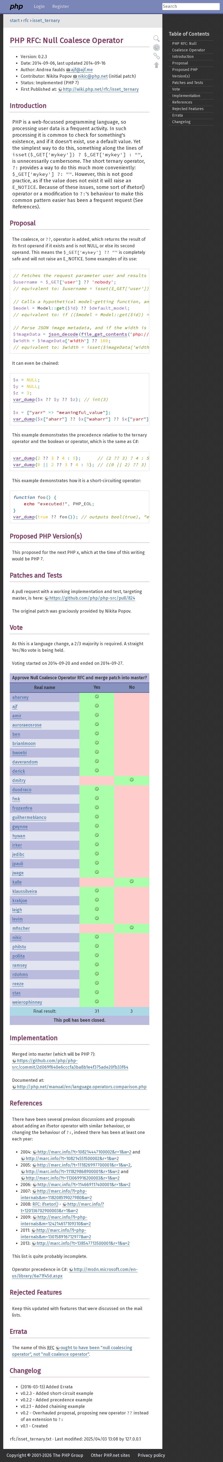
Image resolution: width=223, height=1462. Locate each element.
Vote (176, 89)
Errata (177, 115)
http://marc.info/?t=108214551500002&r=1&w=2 (72, 1158)
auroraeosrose (27, 725)
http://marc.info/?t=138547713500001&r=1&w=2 (83, 1243)
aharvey (20, 697)
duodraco (21, 789)
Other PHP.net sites (110, 1455)
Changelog (181, 122)
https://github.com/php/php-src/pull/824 (92, 598)
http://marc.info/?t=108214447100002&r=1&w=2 (84, 1152)
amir (16, 715)
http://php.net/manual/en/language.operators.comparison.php (82, 1086)
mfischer (21, 928)
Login (39, 6)
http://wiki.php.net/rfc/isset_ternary (101, 89)
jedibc (18, 854)
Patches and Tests (187, 82)
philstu (19, 946)
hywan (18, 835)
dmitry (19, 780)
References (182, 102)
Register (60, 6)
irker (17, 845)
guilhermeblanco (29, 817)
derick (18, 771)
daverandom (25, 762)
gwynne (20, 826)
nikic (17, 937)
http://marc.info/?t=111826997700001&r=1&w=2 (84, 1165)
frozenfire (22, 808)
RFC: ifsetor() (45, 1204)
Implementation (186, 95)
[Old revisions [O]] (156, 47)
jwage (18, 872)
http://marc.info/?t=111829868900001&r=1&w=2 (73, 1171)
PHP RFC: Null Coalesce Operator (188, 46)
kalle (17, 882)
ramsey (19, 965)
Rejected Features (188, 109)
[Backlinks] (156, 56)
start (15, 20)
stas (16, 993)
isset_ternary (46, 20)
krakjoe (19, 900)
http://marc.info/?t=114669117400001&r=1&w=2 (84, 1184)
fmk (16, 799)
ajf (14, 706)
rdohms (20, 974)
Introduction (183, 56)
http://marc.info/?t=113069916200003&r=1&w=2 (73, 1178)
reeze (18, 983)
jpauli (17, 863)
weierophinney (27, 1002)
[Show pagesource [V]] (156, 38)
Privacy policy (151, 1455)
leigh (17, 909)
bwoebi (19, 752)
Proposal (180, 63)
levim (17, 919)
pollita (18, 956)
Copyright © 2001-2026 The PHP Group (45, 1455)
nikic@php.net (93, 76)
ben (16, 734)
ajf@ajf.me (82, 69)
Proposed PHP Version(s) (185, 73)
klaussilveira (24, 891)
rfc (26, 20)
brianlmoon (24, 743)
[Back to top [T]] (156, 64)
